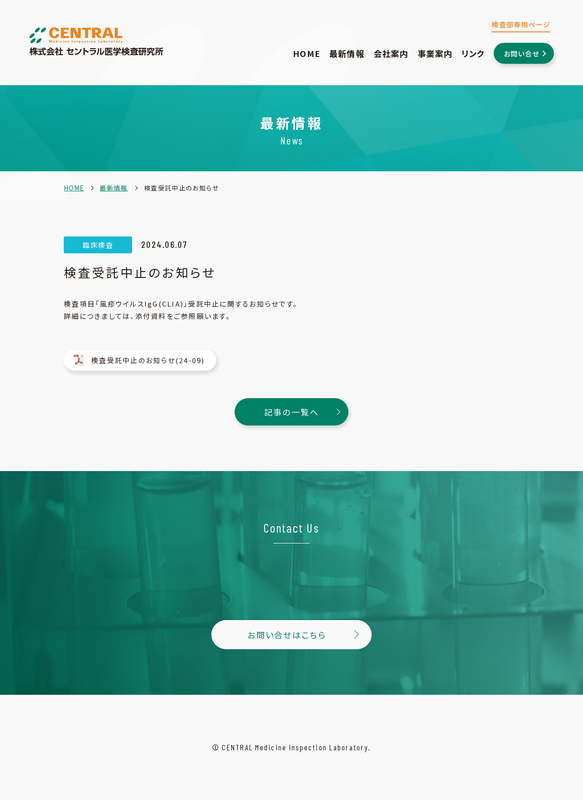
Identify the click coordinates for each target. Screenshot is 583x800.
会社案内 (391, 53)
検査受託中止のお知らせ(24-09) (148, 360)
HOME (306, 53)
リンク (473, 53)
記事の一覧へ (291, 412)
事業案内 (435, 53)
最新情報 (346, 53)
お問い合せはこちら (286, 635)
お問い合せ (521, 53)
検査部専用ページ (520, 24)
